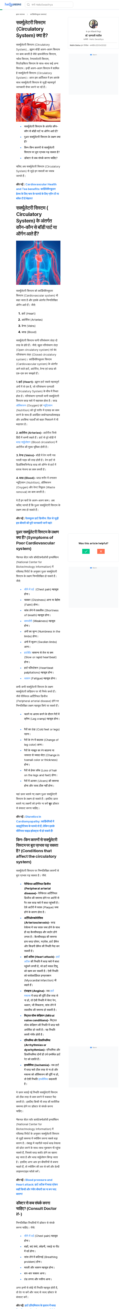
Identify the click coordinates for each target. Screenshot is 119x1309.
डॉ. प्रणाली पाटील (93, 35)
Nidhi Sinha (75, 45)
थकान (27, 678)
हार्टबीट (27, 652)
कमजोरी (28, 621)
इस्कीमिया (43, 1079)
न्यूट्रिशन (47, 405)
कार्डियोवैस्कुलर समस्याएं (38, 14)
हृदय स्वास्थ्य (20, 14)
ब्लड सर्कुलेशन (23, 442)
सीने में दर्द (29, 589)
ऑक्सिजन (21, 405)
